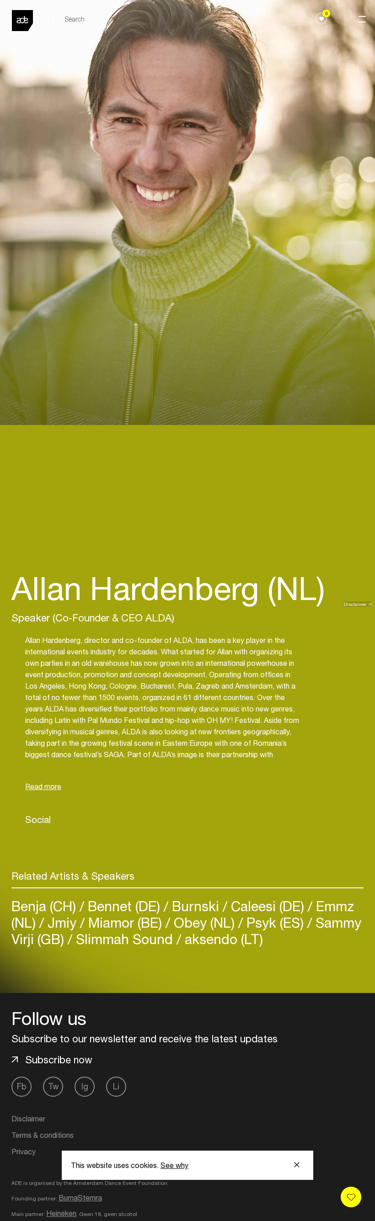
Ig (84, 1086)
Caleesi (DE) (267, 906)
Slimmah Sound (124, 939)
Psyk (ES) (275, 922)
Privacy (23, 1151)
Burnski (195, 906)
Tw (53, 1086)
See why (174, 1165)
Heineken (61, 1213)
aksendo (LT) (222, 939)
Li (116, 1086)
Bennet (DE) (124, 906)
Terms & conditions (42, 1135)
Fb (21, 1086)
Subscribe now (58, 1060)
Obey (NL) (204, 922)
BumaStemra (80, 1197)
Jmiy (62, 922)
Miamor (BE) (125, 922)
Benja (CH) (45, 906)
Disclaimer (355, 604)
